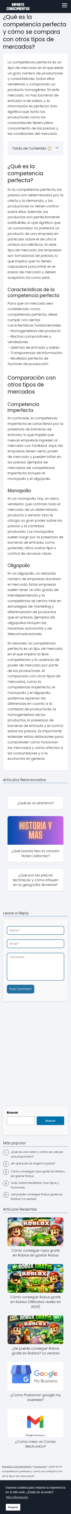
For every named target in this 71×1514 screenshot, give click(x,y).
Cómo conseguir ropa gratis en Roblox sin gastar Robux (38, 1173)
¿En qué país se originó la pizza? (33, 1163)
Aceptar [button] (13, 1507)
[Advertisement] (35, 1064)
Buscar (12, 1112)
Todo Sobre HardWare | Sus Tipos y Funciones (35, 1185)
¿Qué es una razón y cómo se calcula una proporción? (37, 1154)
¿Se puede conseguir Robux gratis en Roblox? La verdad (37, 1196)
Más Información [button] (17, 1497)
